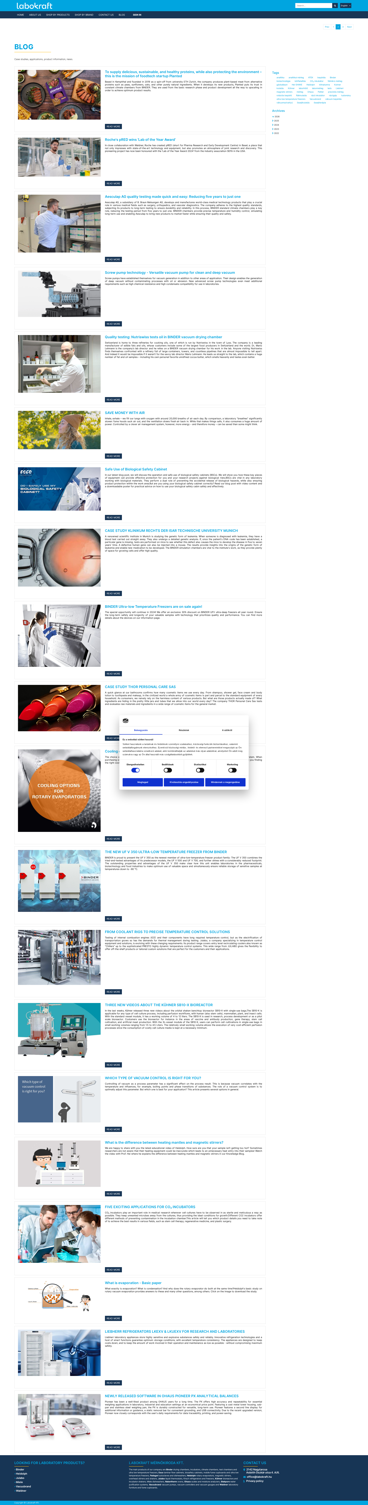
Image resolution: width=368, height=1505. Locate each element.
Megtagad (142, 782)
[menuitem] (20, 15)
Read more (113, 126)
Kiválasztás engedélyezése (184, 782)
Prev (327, 27)
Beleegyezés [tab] (141, 730)
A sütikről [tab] (227, 730)
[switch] (168, 770)
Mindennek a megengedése (225, 782)
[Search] (335, 5)
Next (349, 27)
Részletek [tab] (184, 730)
